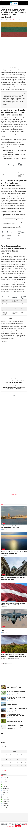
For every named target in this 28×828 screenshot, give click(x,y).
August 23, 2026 (4, 529)
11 (21, 759)
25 (21, 765)
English (5, 663)
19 (25, 762)
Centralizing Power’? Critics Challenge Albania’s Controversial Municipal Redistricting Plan (15, 727)
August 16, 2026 (4, 632)
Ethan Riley (5, 786)
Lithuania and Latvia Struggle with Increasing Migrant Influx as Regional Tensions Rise (13, 96)
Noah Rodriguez (6, 797)
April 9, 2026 (18, 19)
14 (6, 762)
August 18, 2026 (4, 606)
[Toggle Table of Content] (24, 93)
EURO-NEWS (5, 792)
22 (10, 765)
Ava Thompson (6, 779)
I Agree (18, 826)
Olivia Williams (6, 799)
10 (17, 759)
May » (5, 770)
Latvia (5, 7)
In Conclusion (6, 106)
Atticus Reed (5, 777)
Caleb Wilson (5, 781)
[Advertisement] (14, 52)
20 (2, 765)
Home (2, 7)
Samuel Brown (6, 801)
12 (25, 759)
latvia (5, 341)
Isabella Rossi (6, 788)
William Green (6, 807)
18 (21, 762)
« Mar (2, 770)
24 (17, 765)
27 (2, 768)
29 (10, 768)
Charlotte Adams (6, 784)
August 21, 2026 (4, 555)
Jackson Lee (5, 790)
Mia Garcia (5, 794)
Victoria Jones (6, 805)
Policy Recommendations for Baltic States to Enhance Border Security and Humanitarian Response (13, 103)
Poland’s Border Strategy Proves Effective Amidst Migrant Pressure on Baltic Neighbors (14, 99)
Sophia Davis (11, 19)
